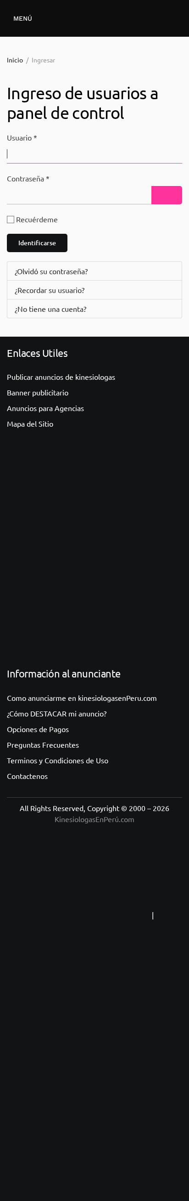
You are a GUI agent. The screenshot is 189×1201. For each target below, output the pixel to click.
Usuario (22, 137)
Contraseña (28, 178)
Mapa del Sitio (30, 423)
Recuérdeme (37, 219)
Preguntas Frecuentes (43, 744)
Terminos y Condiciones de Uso (57, 760)
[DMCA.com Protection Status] (94, 1098)
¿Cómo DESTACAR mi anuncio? (56, 713)
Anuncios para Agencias (45, 407)
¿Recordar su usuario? (49, 289)
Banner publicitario (37, 392)
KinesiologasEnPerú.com (94, 818)
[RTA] (92, 914)
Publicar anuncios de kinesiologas (61, 376)
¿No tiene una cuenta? (50, 308)
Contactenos (27, 775)
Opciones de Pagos (38, 728)
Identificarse (37, 242)
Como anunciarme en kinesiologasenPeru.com (82, 697)
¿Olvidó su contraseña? (51, 271)
